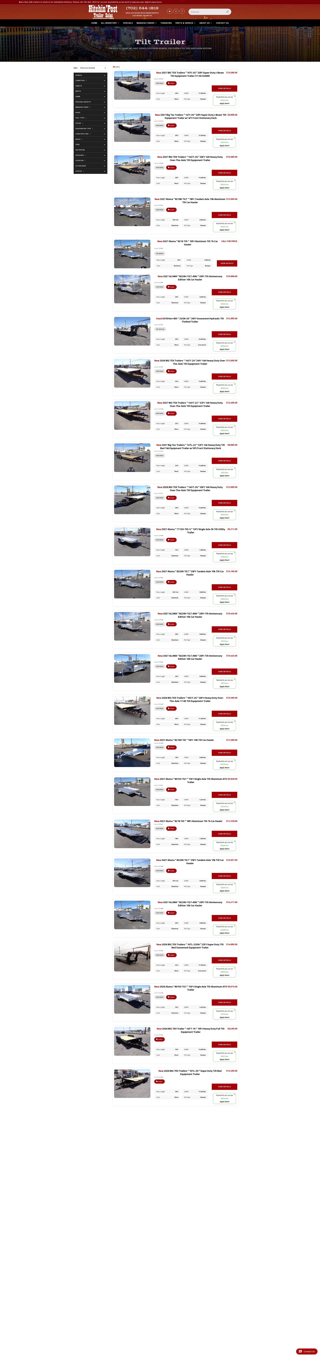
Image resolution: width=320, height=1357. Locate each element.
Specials (128, 23)
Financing (166, 23)
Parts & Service (184, 23)
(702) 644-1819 (142, 8)
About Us (205, 23)
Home (94, 23)
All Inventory (109, 23)
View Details (224, 88)
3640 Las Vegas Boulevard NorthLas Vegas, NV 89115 (142, 14)
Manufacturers (145, 23)
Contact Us (222, 23)
